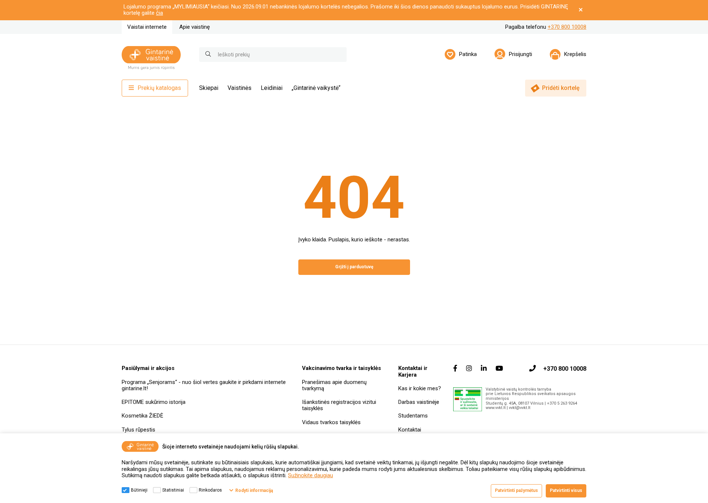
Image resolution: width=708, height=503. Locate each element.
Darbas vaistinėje (418, 402)
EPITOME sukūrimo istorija (153, 402)
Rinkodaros (210, 490)
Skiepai (208, 87)
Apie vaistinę (194, 27)
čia (159, 13)
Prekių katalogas (159, 87)
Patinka (468, 54)
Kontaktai (409, 429)
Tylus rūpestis (138, 429)
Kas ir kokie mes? (419, 388)
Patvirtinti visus (566, 490)
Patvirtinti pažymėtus (516, 490)
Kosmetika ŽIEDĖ (142, 415)
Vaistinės (239, 87)
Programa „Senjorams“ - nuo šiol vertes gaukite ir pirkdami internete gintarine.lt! (204, 385)
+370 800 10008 (567, 27)
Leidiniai (271, 87)
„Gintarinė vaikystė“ (316, 87)
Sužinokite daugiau (310, 475)
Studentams (413, 415)
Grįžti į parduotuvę (354, 266)
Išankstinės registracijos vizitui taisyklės (339, 405)
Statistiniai (173, 490)
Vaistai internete (147, 27)
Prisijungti (520, 54)
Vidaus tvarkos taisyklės (331, 422)
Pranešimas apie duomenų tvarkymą (334, 385)
